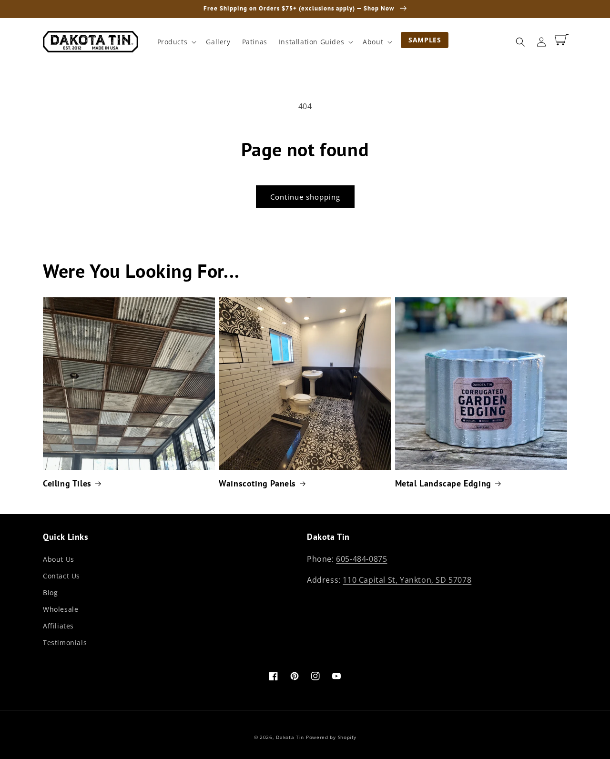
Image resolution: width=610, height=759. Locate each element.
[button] (176, 42)
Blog (50, 592)
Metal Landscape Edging (443, 483)
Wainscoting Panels (257, 483)
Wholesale (60, 609)
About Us (58, 559)
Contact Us (61, 575)
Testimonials (65, 642)
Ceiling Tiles (67, 483)
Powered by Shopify (331, 737)
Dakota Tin (290, 737)
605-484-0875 (361, 559)
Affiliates (58, 625)
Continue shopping (305, 197)
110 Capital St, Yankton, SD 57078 (407, 580)
